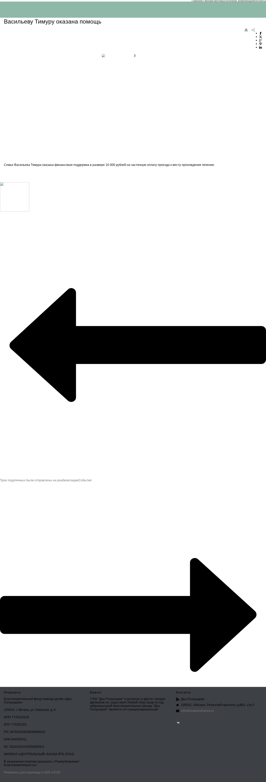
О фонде (207, 1)
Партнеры (219, 1)
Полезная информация (239, 1)
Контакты (260, 1)
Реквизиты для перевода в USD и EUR (32, 772)
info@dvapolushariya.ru (197, 710)
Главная (197, 1)
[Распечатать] (246, 30)
